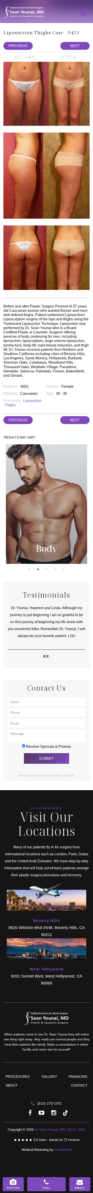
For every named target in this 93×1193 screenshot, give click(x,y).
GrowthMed (63, 1150)
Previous (18, 46)
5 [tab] (64, 569)
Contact (79, 1085)
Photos (13, 1188)
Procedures (18, 1076)
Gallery (49, 1076)
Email (80, 1188)
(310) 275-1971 (49, 1103)
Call (46, 1188)
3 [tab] (46, 569)
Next (75, 46)
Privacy (58, 775)
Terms (69, 775)
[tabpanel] (46, 504)
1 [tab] (29, 569)
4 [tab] (55, 569)
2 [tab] (38, 569)
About (11, 1085)
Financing (78, 1076)
